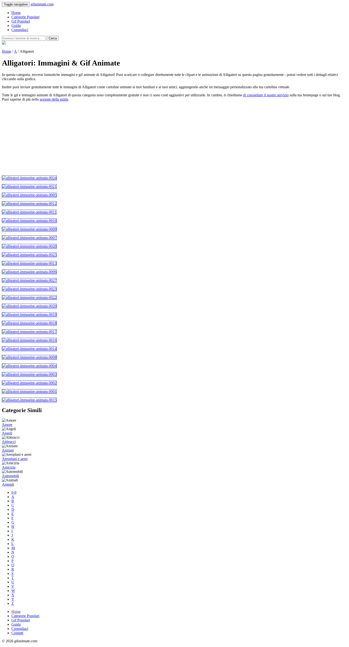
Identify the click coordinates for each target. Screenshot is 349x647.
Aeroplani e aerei (15, 459)
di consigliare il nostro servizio (266, 95)
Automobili (10, 476)
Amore (7, 425)
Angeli (7, 433)
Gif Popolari (20, 21)
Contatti (17, 633)
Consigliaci (19, 30)
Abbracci (9, 442)
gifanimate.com (42, 4)
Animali (8, 484)
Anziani (8, 450)
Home (16, 13)
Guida (16, 25)
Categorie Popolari (25, 17)
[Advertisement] (144, 138)
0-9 (13, 492)
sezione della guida (54, 99)
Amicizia (8, 467)
